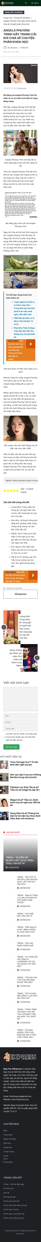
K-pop (5, 1156)
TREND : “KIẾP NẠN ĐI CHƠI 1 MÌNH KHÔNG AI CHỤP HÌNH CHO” (26, 929)
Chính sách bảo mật (11, 1201)
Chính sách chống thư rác (13, 1218)
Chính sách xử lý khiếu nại (13, 1214)
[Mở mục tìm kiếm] (26, 3)
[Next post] (37, 658)
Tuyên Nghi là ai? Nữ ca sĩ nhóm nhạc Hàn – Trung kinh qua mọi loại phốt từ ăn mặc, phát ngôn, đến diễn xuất (24, 308)
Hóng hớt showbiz (14, 12)
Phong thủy (8, 1162)
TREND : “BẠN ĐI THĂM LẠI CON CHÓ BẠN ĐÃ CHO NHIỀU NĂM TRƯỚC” (27, 898)
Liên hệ (6, 1193)
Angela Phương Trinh (20, 107)
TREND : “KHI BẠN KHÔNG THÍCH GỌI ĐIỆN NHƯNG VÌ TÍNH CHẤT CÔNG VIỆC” (26, 1033)
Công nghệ (7, 1135)
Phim (5, 1159)
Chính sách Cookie (11, 1209)
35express (14, 48)
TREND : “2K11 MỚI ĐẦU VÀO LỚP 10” (25, 915)
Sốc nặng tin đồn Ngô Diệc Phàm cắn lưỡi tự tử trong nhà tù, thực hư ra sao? (24, 550)
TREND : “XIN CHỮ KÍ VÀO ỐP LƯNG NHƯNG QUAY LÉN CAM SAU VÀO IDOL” (27, 880)
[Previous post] (4, 627)
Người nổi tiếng (9, 1139)
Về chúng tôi (8, 1188)
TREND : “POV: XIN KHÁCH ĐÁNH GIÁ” (25, 944)
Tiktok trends (8, 1152)
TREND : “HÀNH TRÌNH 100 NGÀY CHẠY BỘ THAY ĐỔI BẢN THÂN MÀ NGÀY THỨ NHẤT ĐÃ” (27, 1014)
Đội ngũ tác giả (9, 1197)
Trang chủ (7, 18)
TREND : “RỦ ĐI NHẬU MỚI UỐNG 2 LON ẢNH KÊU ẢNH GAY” (27, 995)
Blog (5, 1130)
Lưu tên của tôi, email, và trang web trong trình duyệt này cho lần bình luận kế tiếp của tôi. (21, 737)
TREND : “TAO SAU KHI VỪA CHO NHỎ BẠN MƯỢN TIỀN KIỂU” (27, 979)
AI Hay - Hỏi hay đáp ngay (13, 1184)
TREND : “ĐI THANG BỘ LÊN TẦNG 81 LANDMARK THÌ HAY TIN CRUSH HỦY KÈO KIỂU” (27, 961)
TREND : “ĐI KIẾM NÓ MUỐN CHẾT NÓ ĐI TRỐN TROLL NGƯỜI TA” (19, 860)
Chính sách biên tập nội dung (15, 1205)
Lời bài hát (7, 1147)
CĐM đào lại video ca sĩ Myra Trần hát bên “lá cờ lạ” (24, 321)
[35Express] (7, 3)
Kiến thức (7, 1143)
